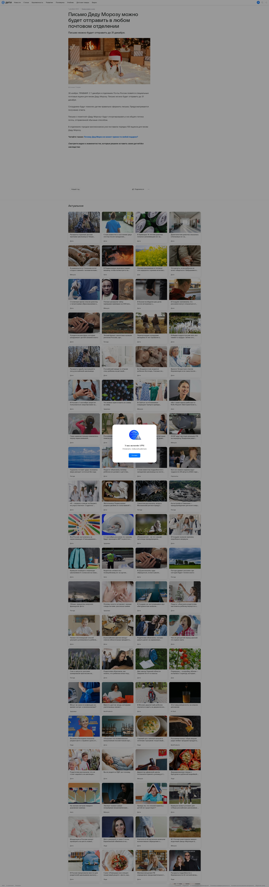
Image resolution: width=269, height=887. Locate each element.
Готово (134, 455)
